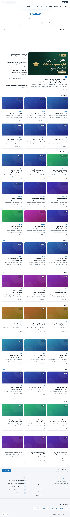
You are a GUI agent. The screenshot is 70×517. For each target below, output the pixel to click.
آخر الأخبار (40, 484)
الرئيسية (65, 6)
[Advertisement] (35, 42)
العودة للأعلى (6, 514)
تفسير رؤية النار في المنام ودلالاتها (17, 480)
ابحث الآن (5, 470)
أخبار (61, 6)
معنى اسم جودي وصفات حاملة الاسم (16, 489)
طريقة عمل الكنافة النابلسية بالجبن (17, 492)
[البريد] (67, 487)
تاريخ (46, 6)
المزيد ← (3, 240)
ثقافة (50, 6)
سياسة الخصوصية (38, 491)
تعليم (33, 6)
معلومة (56, 6)
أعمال (37, 6)
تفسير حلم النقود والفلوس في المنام (16, 483)
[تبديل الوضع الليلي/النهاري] (3, 2)
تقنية (28, 6)
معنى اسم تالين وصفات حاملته (18, 486)
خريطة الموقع (39, 495)
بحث (41, 488)
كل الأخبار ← (4, 29)
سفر (42, 6)
